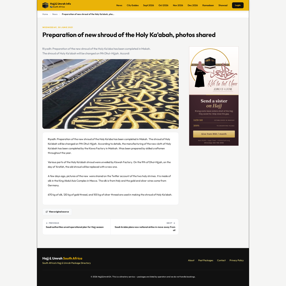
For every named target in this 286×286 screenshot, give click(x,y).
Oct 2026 (163, 5)
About (191, 260)
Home (45, 14)
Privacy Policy (237, 260)
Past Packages (205, 260)
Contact (221, 260)
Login (238, 5)
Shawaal (222, 5)
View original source (59, 211)
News (119, 5)
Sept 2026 (148, 5)
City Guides (133, 5)
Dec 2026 (193, 5)
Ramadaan (208, 5)
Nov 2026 (178, 5)
